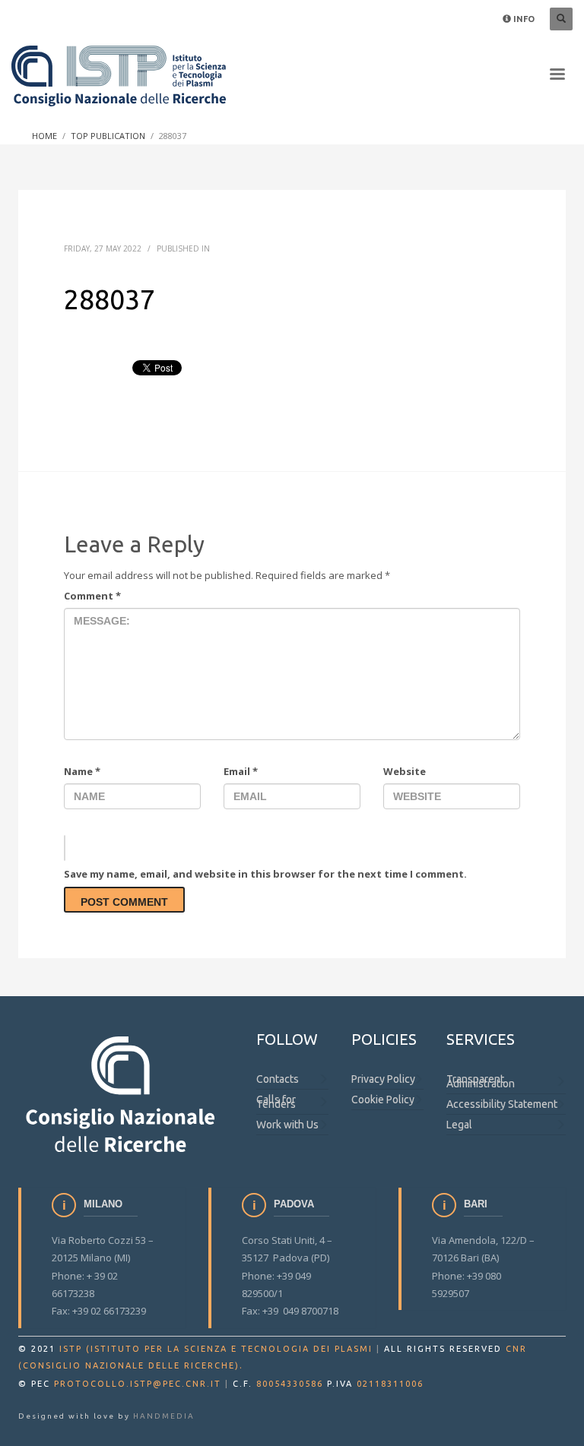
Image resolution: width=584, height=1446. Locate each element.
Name (82, 771)
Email (241, 771)
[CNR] (122, 1093)
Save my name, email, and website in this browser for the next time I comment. (265, 874)
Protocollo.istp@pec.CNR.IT (137, 1383)
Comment (92, 596)
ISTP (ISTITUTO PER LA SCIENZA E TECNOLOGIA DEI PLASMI (216, 1348)
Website (404, 771)
